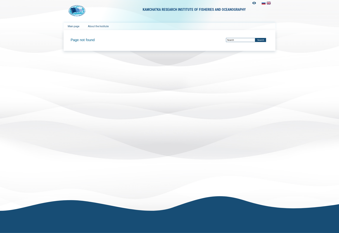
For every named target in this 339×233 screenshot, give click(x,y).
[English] (269, 3)
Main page (73, 26)
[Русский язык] (264, 3)
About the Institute (98, 26)
